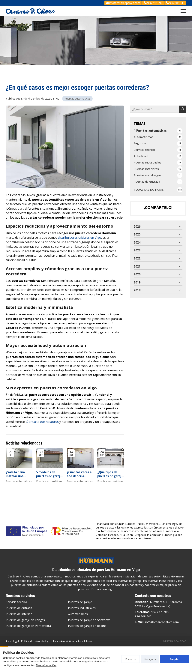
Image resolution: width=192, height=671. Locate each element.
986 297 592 (159, 612)
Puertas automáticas (77, 98)
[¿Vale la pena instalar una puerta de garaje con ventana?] (19, 458)
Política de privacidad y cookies (39, 641)
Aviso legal (12, 641)
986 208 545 (143, 616)
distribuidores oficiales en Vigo (79, 237)
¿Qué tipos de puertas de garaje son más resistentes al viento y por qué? (110, 474)
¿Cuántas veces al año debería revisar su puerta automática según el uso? (80, 474)
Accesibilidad (67, 641)
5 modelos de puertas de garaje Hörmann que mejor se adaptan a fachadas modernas (49, 474)
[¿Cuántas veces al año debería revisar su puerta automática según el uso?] (80, 458)
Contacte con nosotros (43, 422)
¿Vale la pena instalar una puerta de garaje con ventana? (18, 474)
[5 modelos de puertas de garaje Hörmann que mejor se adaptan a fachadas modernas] (49, 458)
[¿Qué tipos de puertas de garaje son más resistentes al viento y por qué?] (110, 458)
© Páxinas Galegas (174, 641)
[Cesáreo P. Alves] (30, 11)
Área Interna (85, 641)
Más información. (46, 665)
